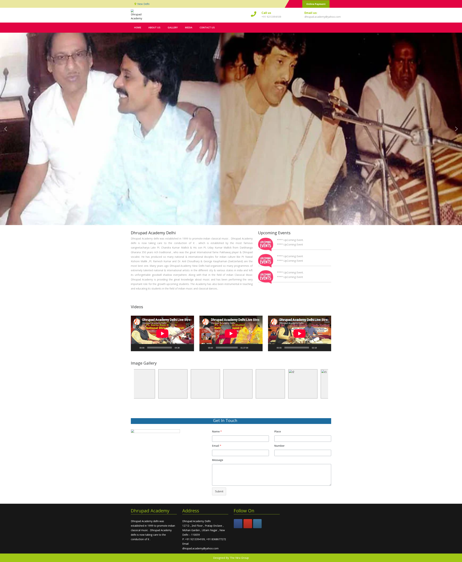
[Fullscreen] (189, 347)
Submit (219, 491)
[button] (5, 129)
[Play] (135, 347)
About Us (154, 27)
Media (188, 27)
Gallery (173, 27)
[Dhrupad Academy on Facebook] (238, 523)
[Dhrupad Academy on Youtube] (247, 523)
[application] (162, 333)
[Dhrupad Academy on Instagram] (257, 523)
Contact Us (207, 27)
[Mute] (183, 347)
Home (137, 27)
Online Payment (316, 4)
